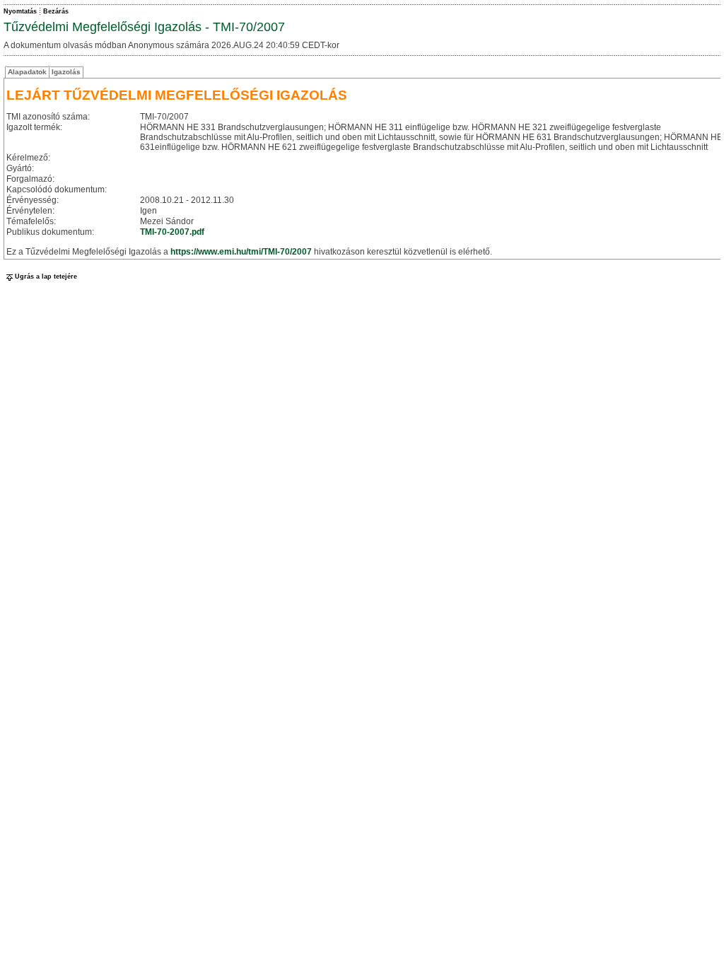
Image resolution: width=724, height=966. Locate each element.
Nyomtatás (20, 11)
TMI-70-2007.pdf (172, 232)
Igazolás (66, 72)
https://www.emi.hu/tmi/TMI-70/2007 (241, 252)
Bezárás (56, 11)
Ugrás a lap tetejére (46, 276)
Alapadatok (27, 72)
